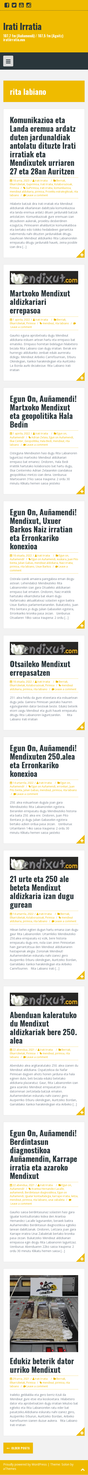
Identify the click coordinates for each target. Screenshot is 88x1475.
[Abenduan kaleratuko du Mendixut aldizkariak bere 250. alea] (44, 999)
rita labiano (62, 323)
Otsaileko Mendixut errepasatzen (40, 668)
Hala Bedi (46, 441)
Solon (65, 1464)
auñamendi (16, 1192)
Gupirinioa (32, 184)
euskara (61, 559)
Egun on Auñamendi (61, 437)
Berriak (60, 180)
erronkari (62, 786)
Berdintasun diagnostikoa (40, 1192)
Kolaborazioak (63, 184)
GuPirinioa (32, 188)
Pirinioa (14, 188)
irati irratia (46, 188)
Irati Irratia (22, 26)
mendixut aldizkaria (22, 191)
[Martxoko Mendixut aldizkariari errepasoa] (44, 277)
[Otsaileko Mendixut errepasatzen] (44, 648)
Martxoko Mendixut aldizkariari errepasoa (40, 301)
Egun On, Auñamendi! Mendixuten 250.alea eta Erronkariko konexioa (43, 760)
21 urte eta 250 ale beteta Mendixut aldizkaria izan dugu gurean (42, 891)
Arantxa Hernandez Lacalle (47, 1189)
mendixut (48, 323)
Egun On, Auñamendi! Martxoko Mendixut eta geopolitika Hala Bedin (43, 411)
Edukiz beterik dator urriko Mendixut (42, 1365)
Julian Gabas (25, 563)
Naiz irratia (66, 563)
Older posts (20, 1448)
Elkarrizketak (17, 184)
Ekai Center (16, 441)
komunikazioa (62, 188)
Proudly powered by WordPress (25, 1464)
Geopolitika (32, 441)
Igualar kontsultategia (38, 1196)
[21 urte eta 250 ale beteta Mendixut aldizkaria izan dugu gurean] (44, 863)
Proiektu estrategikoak (59, 191)
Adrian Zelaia (39, 437)
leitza (74, 1196)
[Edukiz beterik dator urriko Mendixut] (44, 1313)
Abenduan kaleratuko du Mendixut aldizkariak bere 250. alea (43, 1027)
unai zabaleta (56, 1200)
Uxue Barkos (43, 566)
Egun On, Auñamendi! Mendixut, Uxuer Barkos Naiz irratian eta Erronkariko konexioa (43, 529)
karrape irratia (61, 1196)
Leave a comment (37, 195)
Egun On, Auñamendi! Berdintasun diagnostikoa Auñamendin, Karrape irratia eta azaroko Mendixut (43, 1154)
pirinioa (39, 191)
